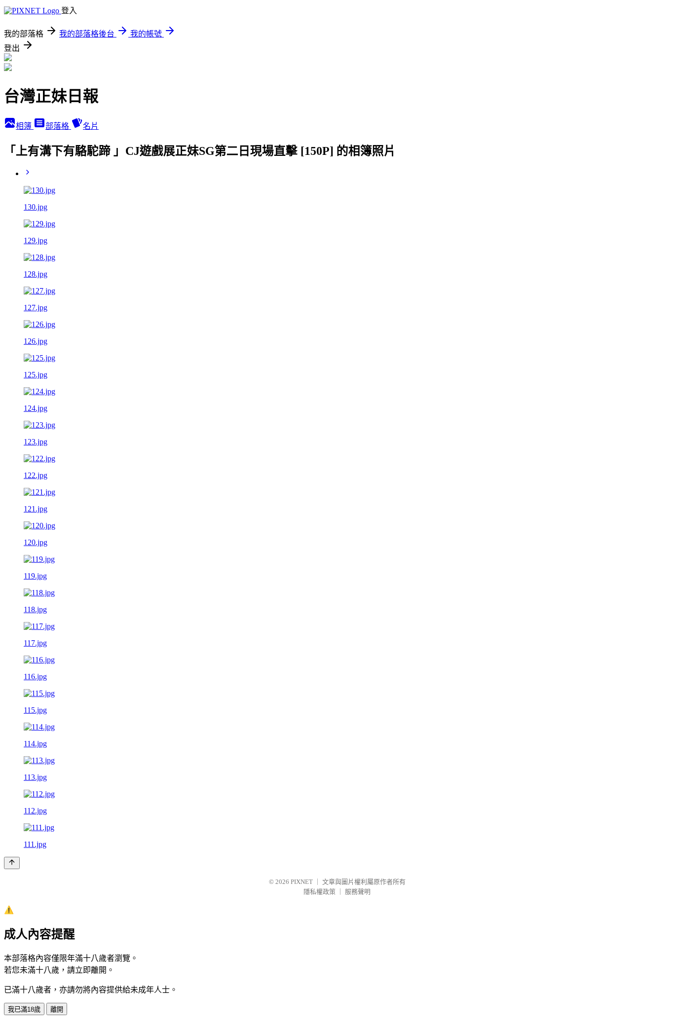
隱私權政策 (319, 891)
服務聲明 (358, 891)
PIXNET (302, 881)
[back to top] (12, 863)
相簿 (25, 126)
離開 (56, 1009)
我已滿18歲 (24, 1009)
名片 (91, 126)
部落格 (58, 126)
